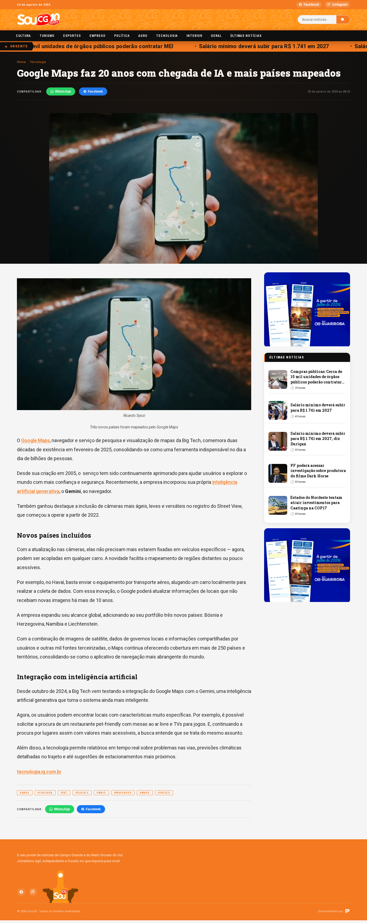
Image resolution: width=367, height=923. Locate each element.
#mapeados (123, 792)
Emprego (97, 36)
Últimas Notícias (246, 36)
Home (21, 62)
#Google (82, 792)
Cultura (23, 36)
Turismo (47, 36)
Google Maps (35, 440)
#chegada (45, 792)
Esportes (72, 36)
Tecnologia (167, 36)
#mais (101, 792)
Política (122, 36)
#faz (64, 792)
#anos (25, 792)
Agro (142, 36)
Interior (194, 36)
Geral (216, 36)
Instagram (339, 4)
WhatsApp (63, 91)
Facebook (311, 4)
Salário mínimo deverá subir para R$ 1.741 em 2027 (255, 46)
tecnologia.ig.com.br (39, 771)
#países (164, 792)
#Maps (145, 792)
